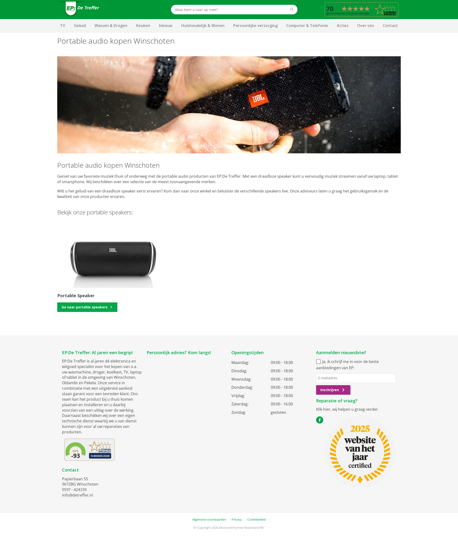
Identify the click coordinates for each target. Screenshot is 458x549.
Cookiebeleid (256, 519)
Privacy (237, 519)
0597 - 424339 (74, 489)
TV (62, 25)
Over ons (365, 25)
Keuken (143, 25)
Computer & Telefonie (307, 25)
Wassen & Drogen (110, 25)
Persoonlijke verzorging (255, 25)
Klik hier (323, 409)
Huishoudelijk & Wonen (202, 25)
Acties (343, 25)
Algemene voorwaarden (209, 519)
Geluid (80, 25)
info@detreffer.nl (77, 495)
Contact (390, 25)
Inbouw (165, 25)
